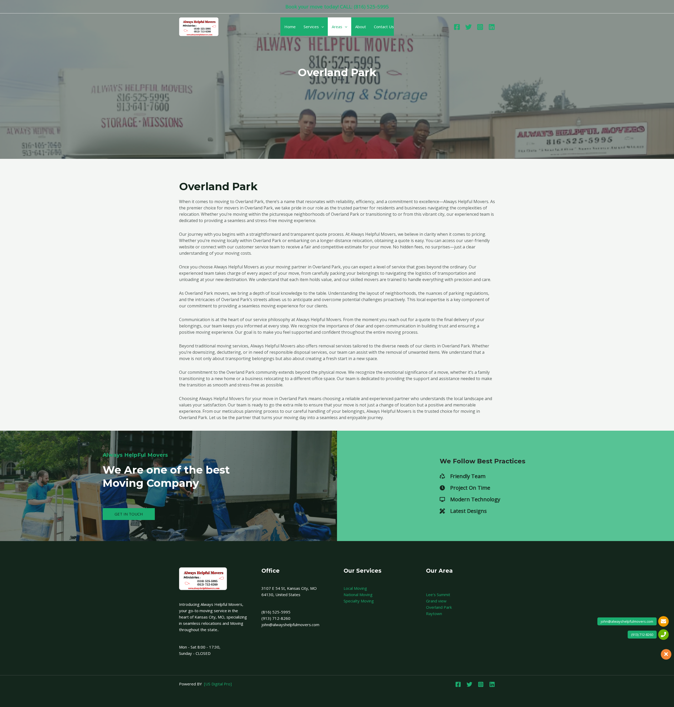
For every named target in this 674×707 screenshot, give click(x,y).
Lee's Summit (438, 594)
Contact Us (384, 26)
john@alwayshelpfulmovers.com (627, 621)
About (360, 26)
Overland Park (439, 607)
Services (311, 26)
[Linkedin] (491, 27)
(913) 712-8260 (642, 634)
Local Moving (355, 588)
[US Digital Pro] (218, 683)
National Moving (358, 594)
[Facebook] (457, 27)
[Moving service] (199, 26)
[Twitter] (468, 27)
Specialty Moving (359, 600)
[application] (321, 26)
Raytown (434, 613)
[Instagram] (480, 27)
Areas (337, 26)
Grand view (436, 600)
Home (290, 26)
